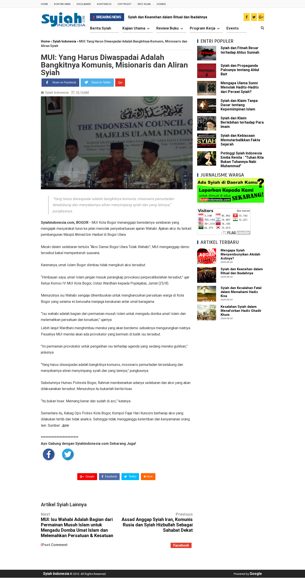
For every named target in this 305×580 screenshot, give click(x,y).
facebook (181, 545)
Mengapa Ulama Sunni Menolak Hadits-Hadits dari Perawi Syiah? (240, 87)
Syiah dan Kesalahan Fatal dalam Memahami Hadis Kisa (174, 17)
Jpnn (65, 425)
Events (232, 28)
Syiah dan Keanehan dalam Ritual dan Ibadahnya (242, 271)
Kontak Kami (62, 4)
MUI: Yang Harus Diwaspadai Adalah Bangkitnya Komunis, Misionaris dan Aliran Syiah (114, 65)
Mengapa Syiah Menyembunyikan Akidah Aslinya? (240, 254)
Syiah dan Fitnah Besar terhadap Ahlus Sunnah (240, 50)
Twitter (132, 476)
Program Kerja (202, 28)
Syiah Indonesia (57, 92)
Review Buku (167, 28)
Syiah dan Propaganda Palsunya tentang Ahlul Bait (240, 69)
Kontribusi (104, 4)
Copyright (124, 4)
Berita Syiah (100, 28)
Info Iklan (144, 4)
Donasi (161, 4)
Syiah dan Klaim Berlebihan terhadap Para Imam (242, 122)
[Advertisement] (230, 392)
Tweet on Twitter (101, 82)
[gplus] (261, 17)
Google (89, 476)
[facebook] (247, 17)
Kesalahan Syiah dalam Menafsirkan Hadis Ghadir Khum (241, 311)
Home (44, 4)
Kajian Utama (133, 28)
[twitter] (254, 17)
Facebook (110, 476)
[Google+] (120, 82)
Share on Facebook (64, 82)
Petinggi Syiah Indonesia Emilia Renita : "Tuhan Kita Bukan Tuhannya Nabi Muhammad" (242, 159)
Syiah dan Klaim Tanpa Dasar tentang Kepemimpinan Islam (239, 105)
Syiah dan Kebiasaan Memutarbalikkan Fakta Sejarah (240, 139)
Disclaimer (84, 4)
